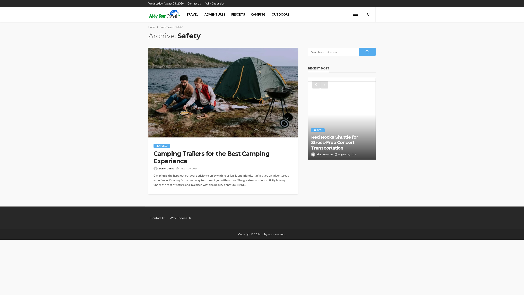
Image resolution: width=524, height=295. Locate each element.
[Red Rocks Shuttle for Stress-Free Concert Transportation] (342, 119)
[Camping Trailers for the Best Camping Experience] (223, 92)
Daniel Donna (166, 168)
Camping (258, 14)
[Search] (368, 14)
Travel (192, 14)
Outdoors (280, 14)
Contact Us (194, 3)
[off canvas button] (355, 14)
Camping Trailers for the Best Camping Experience (212, 157)
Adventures (214, 14)
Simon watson (325, 154)
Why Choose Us (215, 3)
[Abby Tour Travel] (164, 14)
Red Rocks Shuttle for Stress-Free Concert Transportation (334, 143)
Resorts (238, 14)
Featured (162, 145)
